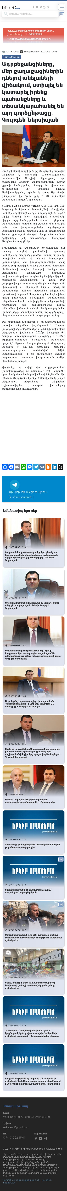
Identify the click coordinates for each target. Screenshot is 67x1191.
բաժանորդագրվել (21, 497)
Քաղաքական (35, 34)
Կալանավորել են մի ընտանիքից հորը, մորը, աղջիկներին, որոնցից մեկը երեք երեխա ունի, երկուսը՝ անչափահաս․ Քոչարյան (30, 30)
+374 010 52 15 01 (14, 1137)
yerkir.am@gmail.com (16, 1127)
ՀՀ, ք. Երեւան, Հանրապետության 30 (26, 1117)
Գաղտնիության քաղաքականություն (21, 1180)
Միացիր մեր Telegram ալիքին (28, 492)
